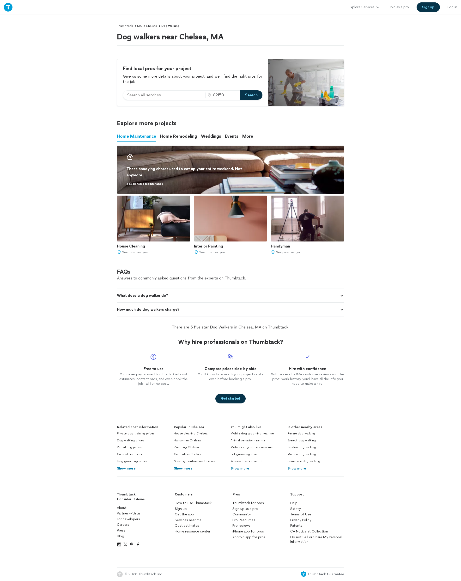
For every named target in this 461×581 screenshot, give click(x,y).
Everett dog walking (301, 440)
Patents (296, 526)
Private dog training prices (135, 433)
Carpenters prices (129, 454)
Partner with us (128, 513)
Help (293, 503)
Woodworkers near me (246, 461)
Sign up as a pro (245, 509)
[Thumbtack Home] (8, 7)
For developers (128, 519)
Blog (120, 536)
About (122, 508)
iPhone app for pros (248, 531)
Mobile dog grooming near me (252, 433)
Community (241, 514)
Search (251, 95)
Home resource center (192, 531)
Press (121, 530)
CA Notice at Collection (309, 531)
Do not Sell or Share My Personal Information (316, 539)
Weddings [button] (211, 136)
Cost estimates (187, 526)
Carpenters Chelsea (187, 454)
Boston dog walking (301, 447)
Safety (295, 509)
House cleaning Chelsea (190, 433)
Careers (123, 525)
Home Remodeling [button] (178, 136)
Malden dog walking (301, 454)
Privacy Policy (300, 520)
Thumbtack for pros (248, 503)
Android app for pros (248, 537)
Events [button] (231, 136)
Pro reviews (241, 526)
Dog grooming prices (132, 461)
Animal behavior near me (247, 440)
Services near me (188, 520)
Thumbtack (125, 26)
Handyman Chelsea (187, 440)
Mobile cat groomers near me (251, 447)
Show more (126, 468)
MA (139, 26)
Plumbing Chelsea (186, 447)
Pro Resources (243, 520)
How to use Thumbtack (193, 503)
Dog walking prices (130, 440)
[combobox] (164, 95)
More (247, 136)
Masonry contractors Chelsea (194, 461)
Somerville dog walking (303, 461)
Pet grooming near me (246, 454)
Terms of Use (300, 514)
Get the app (184, 514)
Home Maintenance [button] (136, 136)
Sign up (181, 509)
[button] (230, 295)
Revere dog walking (301, 433)
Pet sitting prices (129, 447)
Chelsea (151, 26)
